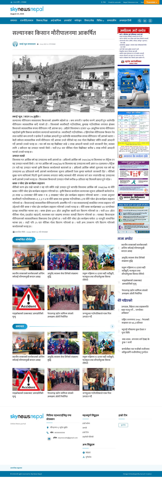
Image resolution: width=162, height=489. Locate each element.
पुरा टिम (123, 425)
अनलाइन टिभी (125, 21)
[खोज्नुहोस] (139, 20)
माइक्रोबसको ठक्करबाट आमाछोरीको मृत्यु (27, 315)
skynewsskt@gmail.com (68, 437)
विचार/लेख (89, 21)
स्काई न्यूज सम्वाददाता (27, 44)
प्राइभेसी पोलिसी (88, 437)
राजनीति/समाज (26, 21)
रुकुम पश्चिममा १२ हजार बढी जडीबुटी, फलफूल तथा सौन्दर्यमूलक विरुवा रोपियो (98, 277)
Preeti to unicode (114, 2)
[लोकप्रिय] (145, 20)
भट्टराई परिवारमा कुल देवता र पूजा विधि (134, 331)
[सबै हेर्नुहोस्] (112, 326)
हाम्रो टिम (86, 432)
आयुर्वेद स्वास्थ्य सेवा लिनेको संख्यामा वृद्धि (62, 275)
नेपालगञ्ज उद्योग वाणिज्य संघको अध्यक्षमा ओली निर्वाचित (60, 315)
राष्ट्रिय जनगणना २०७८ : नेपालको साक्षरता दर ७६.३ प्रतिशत (135, 321)
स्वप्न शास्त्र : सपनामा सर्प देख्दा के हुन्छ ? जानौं (135, 341)
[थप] (150, 20)
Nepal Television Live (130, 2)
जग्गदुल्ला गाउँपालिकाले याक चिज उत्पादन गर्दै (97, 315)
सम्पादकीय (111, 21)
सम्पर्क (85, 428)
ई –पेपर (103, 2)
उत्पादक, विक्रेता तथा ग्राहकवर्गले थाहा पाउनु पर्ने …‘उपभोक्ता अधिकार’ (134, 310)
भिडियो (88, 452)
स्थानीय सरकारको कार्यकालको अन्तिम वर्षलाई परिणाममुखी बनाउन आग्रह (28, 275)
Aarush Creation (146, 474)
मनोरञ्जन (78, 21)
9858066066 (60, 432)
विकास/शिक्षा (42, 21)
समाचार (13, 21)
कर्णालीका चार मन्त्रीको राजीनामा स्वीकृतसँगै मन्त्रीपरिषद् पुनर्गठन (135, 351)
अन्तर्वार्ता (68, 21)
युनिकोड (88, 457)
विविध (99, 21)
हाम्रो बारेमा (86, 423)
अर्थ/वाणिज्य (56, 21)
